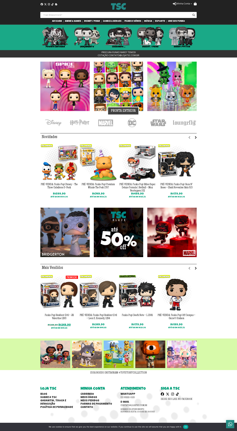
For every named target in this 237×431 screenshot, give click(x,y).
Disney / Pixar (92, 21)
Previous (36, 37)
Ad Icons (57, 21)
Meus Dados (89, 397)
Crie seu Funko (176, 21)
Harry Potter (182, 47)
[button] (182, 3)
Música (148, 21)
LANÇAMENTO (87, 47)
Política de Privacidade (56, 407)
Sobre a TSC (48, 397)
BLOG (43, 394)
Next (201, 37)
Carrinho (87, 394)
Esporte (160, 21)
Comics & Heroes (112, 21)
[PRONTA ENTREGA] (118, 86)
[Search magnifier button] (194, 15)
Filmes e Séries (132, 21)
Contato (87, 407)
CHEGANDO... (118, 47)
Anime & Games (73, 21)
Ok (185, 427)
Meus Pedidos (90, 400)
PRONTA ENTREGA (55, 47)
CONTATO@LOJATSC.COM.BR (124, 55)
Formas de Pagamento (96, 404)
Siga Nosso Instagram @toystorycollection (118, 372)
